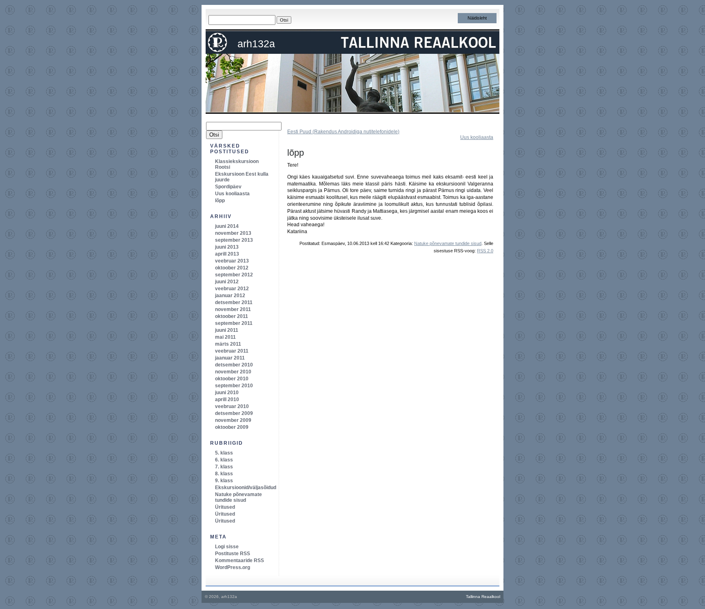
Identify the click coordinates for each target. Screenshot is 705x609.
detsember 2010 (234, 365)
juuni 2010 (227, 392)
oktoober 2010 (231, 379)
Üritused (225, 507)
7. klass (224, 467)
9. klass (224, 480)
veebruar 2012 (232, 288)
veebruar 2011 (231, 351)
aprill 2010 (227, 399)
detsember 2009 (234, 413)
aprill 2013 (227, 254)
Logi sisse (227, 546)
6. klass (224, 460)
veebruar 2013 (232, 261)
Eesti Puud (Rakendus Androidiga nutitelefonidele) (343, 132)
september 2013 (234, 240)
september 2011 (234, 323)
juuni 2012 (227, 282)
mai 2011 (225, 337)
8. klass (224, 474)
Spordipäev (228, 187)
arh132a (256, 43)
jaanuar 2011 (230, 358)
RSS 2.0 (485, 250)
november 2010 (233, 372)
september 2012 (234, 275)
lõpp (295, 153)
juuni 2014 (227, 226)
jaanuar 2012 (230, 295)
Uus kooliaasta (476, 137)
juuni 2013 (227, 247)
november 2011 (233, 309)
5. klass (224, 453)
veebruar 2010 (232, 406)
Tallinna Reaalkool (483, 596)
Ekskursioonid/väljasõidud (245, 487)
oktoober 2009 (231, 427)
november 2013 (233, 233)
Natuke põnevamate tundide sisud (447, 243)
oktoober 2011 (231, 316)
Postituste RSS (232, 553)
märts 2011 (228, 344)
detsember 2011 (234, 302)
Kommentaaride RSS (239, 560)
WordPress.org (232, 567)
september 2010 (234, 385)
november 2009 (233, 420)
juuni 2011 (226, 330)
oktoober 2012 (231, 268)
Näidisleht (477, 17)
